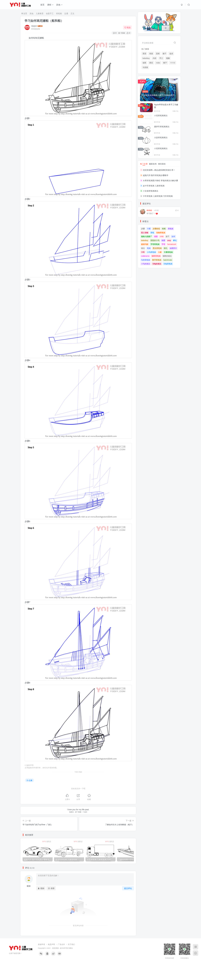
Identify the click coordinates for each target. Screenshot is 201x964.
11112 (172, 62)
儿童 (160, 252)
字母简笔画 (155, 244)
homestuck (171, 244)
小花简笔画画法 (161, 115)
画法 (143, 248)
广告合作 (61, 944)
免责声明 (51, 944)
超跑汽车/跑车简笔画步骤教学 (155, 175)
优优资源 (55, 948)
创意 (144, 62)
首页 (42, 4)
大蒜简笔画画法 (161, 137)
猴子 (164, 53)
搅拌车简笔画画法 (161, 126)
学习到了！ (151, 213)
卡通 (149, 228)
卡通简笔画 (168, 252)
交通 (66, 13)
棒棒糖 (149, 210)
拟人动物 (144, 232)
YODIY (34, 26)
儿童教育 (39, 13)
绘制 (164, 228)
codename (145, 256)
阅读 (151, 53)
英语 (144, 53)
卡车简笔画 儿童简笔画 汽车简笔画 (158, 196)
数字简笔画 (156, 260)
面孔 (165, 248)
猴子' (165, 62)
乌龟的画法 (156, 263)
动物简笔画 (160, 232)
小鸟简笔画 (151, 252)
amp (169, 240)
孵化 (175, 240)
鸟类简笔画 (145, 260)
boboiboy (146, 58)
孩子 (167, 236)
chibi (162, 236)
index (158, 62)
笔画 (149, 248)
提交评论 (128, 888)
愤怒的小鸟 (155, 240)
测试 (151, 62)
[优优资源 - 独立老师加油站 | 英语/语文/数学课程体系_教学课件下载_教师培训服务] (20, 948)
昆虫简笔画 (157, 248)
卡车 (143, 252)
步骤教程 (156, 228)
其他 (58, 4)
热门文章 (144, 163)
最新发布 (153, 163)
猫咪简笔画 (156, 256)
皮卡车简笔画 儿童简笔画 (153, 185)
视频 (168, 58)
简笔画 (59, 13)
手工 (161, 58)
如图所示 (173, 248)
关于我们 (71, 944)
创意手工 (50, 13)
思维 (158, 53)
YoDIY (64, 948)
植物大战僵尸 (146, 236)
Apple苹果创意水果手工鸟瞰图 (166, 106)
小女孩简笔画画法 (150, 190)
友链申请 (41, 944)
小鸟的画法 (145, 263)
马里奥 (145, 67)
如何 (173, 236)
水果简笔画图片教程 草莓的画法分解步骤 (160, 180)
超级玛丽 (144, 244)
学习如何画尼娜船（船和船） (44, 20)
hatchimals (167, 260)
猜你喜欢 (162, 163)
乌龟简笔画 (167, 263)
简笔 (152, 232)
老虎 (171, 53)
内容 (154, 58)
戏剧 (156, 236)
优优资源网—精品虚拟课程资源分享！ (159, 170)
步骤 (143, 228)
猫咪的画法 (167, 256)
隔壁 (163, 240)
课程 (49, 4)
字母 (163, 244)
